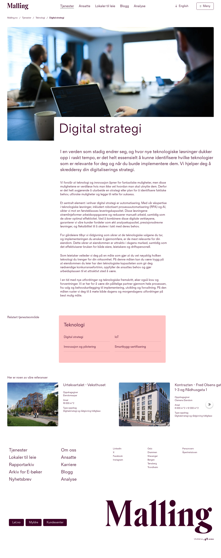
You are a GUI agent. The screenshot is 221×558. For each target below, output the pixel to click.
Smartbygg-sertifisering (130, 347)
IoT (117, 337)
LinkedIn (117, 448)
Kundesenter (55, 522)
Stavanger (153, 456)
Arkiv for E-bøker (25, 472)
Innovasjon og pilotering (80, 347)
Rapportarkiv (21, 464)
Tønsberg (152, 463)
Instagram (118, 459)
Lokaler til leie (105, 6)
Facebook (118, 456)
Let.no (16, 522)
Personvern (188, 448)
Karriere (68, 464)
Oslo (150, 448)
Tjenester (67, 6)
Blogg (124, 6)
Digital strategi (73, 337)
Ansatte (84, 6)
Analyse (139, 6)
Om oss (68, 450)
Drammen (152, 452)
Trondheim (153, 467)
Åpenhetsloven (189, 452)
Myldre (33, 522)
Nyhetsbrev (20, 479)
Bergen (151, 459)
